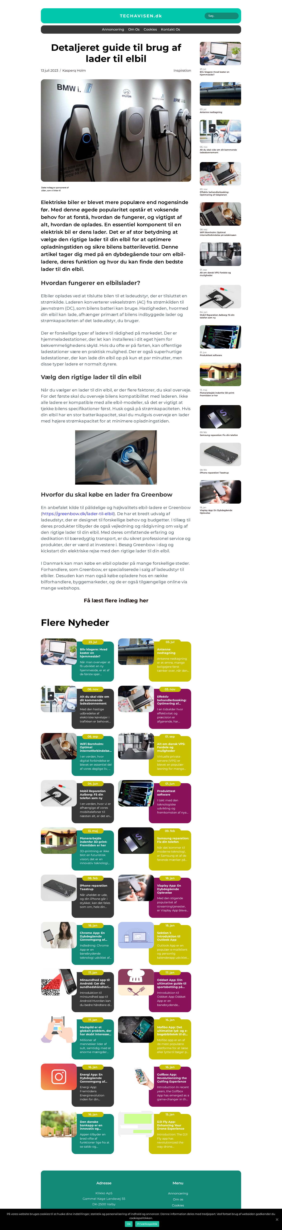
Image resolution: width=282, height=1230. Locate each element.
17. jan (92, 972)
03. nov (170, 689)
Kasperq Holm (74, 70)
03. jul (170, 642)
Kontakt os (170, 29)
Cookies (150, 29)
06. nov (93, 689)
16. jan (170, 1020)
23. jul (93, 642)
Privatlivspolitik (147, 1223)
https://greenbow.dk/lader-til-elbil (78, 513)
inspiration (182, 70)
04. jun (93, 783)
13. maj (93, 831)
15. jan (170, 1114)
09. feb (170, 831)
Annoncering (113, 29)
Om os (134, 29)
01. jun (170, 783)
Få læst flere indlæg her (116, 600)
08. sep (93, 736)
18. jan (170, 878)
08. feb (93, 878)
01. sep (170, 736)
